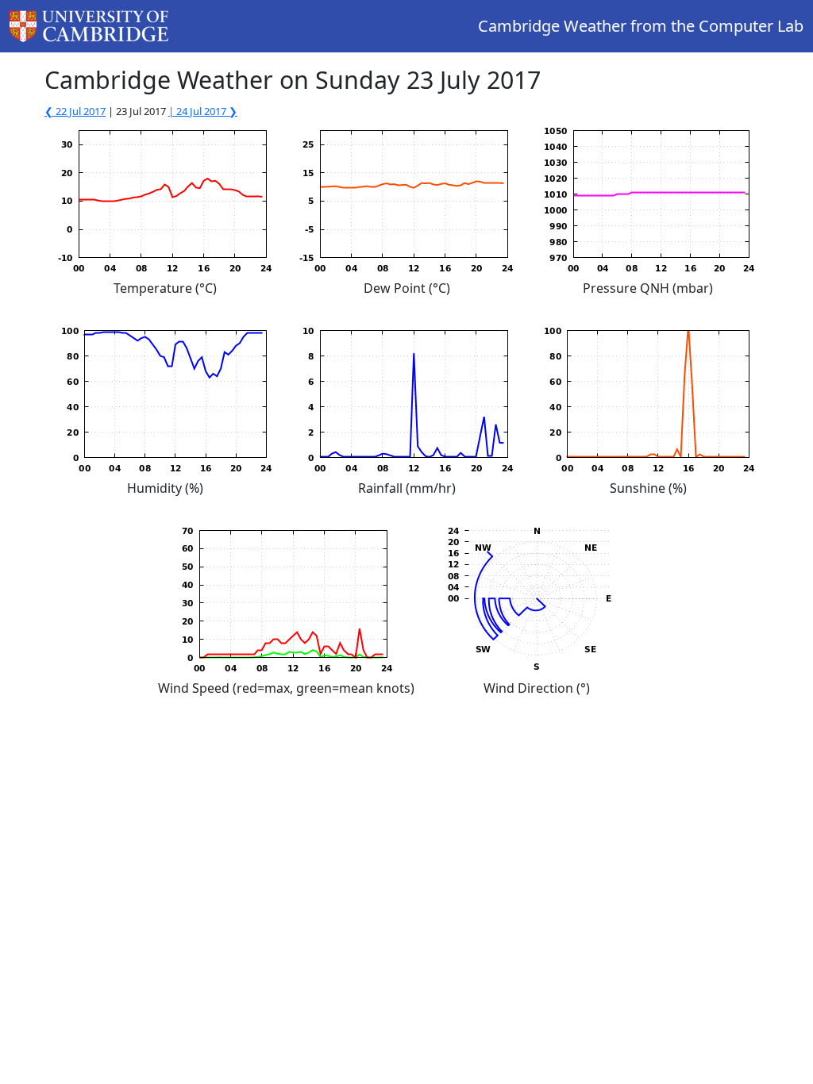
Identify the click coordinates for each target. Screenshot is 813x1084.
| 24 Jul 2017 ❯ (202, 111)
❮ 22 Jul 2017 (75, 111)
